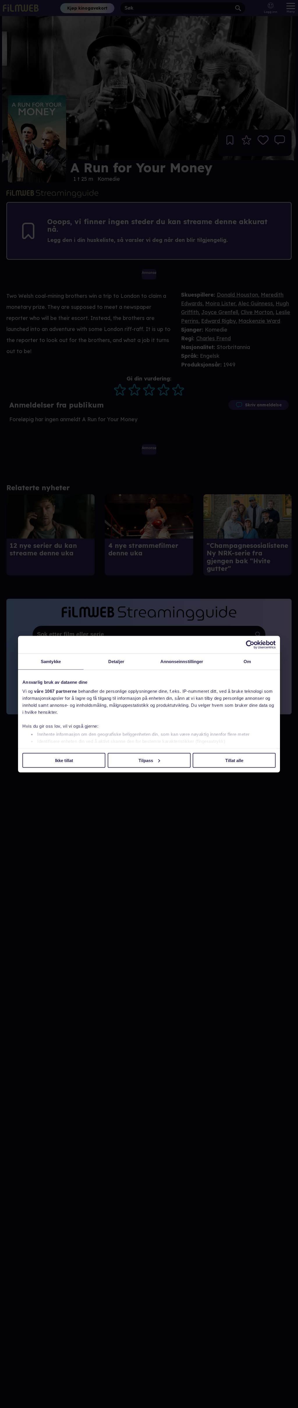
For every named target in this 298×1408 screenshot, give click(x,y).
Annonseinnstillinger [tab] (181, 661)
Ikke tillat (64, 760)
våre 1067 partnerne (55, 691)
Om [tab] (247, 661)
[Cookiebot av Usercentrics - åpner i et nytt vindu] (250, 644)
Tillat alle (234, 760)
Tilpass (146, 760)
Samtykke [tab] (51, 661)
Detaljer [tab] (116, 661)
